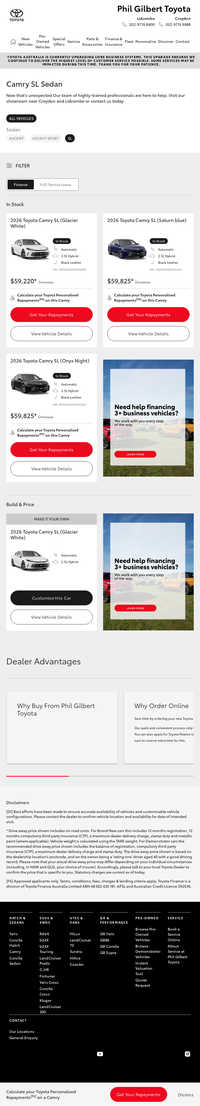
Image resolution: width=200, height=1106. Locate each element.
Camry (15, 951)
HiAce (75, 958)
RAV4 (44, 933)
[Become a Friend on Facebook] (12, 1054)
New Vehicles (25, 41)
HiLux (75, 933)
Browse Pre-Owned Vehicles (146, 934)
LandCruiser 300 (50, 1009)
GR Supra (108, 952)
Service (73, 41)
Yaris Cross (49, 982)
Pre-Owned (147, 918)
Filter (23, 165)
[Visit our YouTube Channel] (100, 1054)
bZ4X (44, 940)
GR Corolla (109, 946)
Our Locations (21, 1031)
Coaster (77, 964)
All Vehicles (21, 118)
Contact (183, 41)
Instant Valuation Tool (143, 968)
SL (70, 138)
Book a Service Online (174, 934)
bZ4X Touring (46, 949)
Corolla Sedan (15, 960)
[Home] (13, 41)
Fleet (129, 41)
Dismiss (185, 1094)
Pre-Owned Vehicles (42, 41)
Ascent (16, 138)
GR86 (105, 940)
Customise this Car (51, 598)
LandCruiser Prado (50, 960)
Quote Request (142, 982)
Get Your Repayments (51, 314)
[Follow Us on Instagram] (187, 1054)
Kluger (45, 1000)
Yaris (13, 933)
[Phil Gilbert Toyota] (16, 15)
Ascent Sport (45, 138)
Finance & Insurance (113, 41)
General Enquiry (23, 1037)
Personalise (145, 41)
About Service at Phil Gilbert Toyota (178, 953)
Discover (165, 41)
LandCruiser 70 (80, 942)
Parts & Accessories (92, 41)
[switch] (42, 184)
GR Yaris (107, 933)
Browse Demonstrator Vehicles (147, 951)
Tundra (76, 951)
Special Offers (59, 41)
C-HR (44, 969)
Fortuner (47, 976)
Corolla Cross (46, 991)
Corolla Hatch (15, 942)
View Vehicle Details (51, 333)
